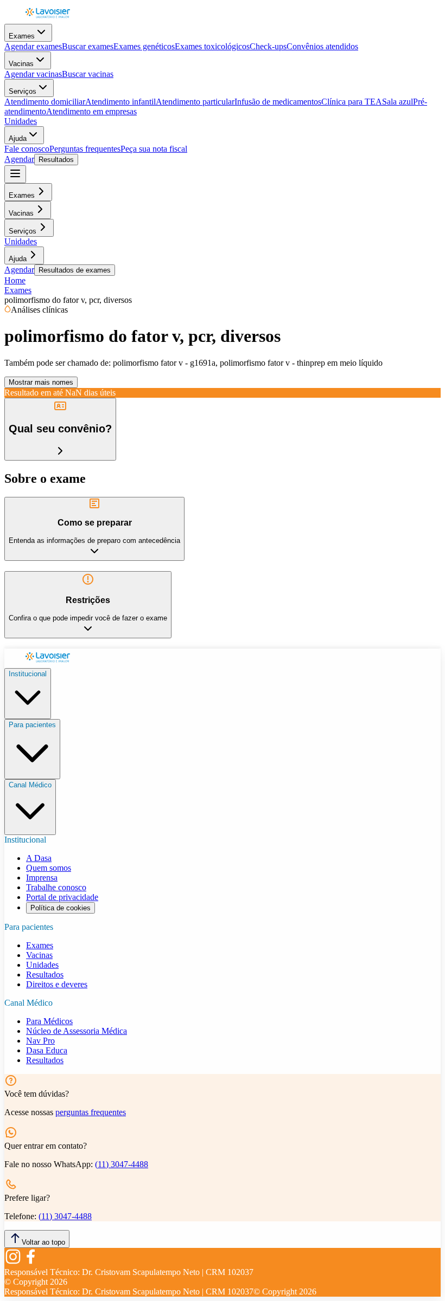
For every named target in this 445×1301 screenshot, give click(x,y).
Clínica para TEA (351, 101)
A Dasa (39, 858)
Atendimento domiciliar (44, 101)
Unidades (20, 121)
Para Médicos (49, 1021)
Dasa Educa (46, 1050)
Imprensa (42, 877)
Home (15, 280)
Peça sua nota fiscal (153, 148)
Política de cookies (60, 908)
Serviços (22, 91)
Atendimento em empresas (91, 111)
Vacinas (21, 64)
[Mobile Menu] (15, 174)
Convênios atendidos (322, 46)
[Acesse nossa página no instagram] (13, 1262)
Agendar (19, 159)
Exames (22, 36)
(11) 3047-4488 (121, 1164)
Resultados (56, 160)
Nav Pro (40, 1040)
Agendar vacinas (33, 74)
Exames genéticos (144, 46)
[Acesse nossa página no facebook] (30, 1262)
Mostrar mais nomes (41, 382)
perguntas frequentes (90, 1112)
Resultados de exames (75, 270)
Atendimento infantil (120, 101)
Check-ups (268, 46)
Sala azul (397, 101)
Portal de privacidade (62, 897)
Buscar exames (87, 46)
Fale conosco (26, 148)
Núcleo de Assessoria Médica (76, 1030)
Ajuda (18, 138)
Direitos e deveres (56, 984)
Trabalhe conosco (56, 887)
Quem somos (48, 867)
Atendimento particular (195, 101)
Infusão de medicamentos (277, 101)
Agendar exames (33, 46)
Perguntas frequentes (84, 148)
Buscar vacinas (87, 74)
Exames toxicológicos (212, 46)
